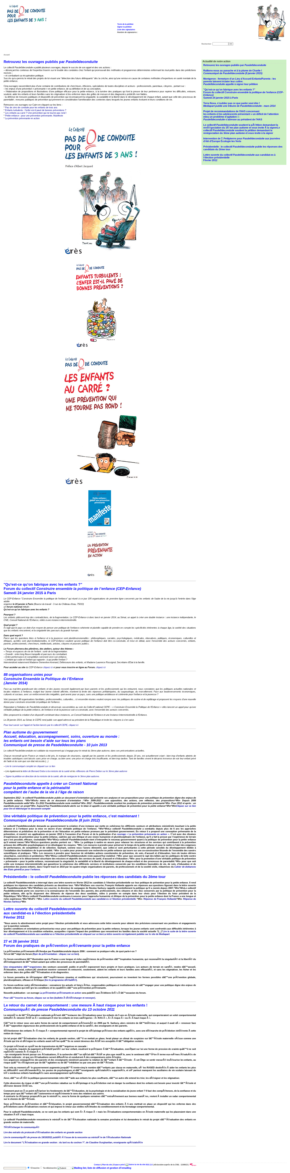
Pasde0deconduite (100, 932)
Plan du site (107, 1165)
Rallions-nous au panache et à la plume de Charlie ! (232, 72)
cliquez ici (48, 667)
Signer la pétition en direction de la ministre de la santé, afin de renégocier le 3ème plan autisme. (52, 776)
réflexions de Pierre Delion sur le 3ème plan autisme (101, 771)
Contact (97, 1165)
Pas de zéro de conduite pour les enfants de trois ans (31, 107)
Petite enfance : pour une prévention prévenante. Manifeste (34, 115)
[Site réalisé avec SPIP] (193, 1165)
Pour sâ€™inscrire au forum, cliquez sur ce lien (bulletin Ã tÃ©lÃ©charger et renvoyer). (50, 997)
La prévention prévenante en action (22, 118)
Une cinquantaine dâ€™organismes (23, 967)
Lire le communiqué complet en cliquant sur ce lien (30, 766)
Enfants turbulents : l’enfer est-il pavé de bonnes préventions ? (35, 110)
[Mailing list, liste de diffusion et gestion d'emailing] (101, 1168)
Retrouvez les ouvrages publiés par (234, 65)
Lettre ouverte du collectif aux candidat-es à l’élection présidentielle (89, 899)
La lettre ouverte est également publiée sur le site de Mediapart (137, 934)
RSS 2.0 (149, 1165)
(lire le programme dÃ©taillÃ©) (60, 980)
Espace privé (119, 1165)
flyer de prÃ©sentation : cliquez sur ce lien (55, 954)
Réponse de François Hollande (159, 899)
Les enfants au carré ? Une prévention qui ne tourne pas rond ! (35, 113)
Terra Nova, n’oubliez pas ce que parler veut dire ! (239, 104)
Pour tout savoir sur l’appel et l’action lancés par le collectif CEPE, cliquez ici (41, 725)
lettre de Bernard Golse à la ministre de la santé (46, 771)
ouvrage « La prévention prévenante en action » (143, 834)
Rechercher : (206, 44)
